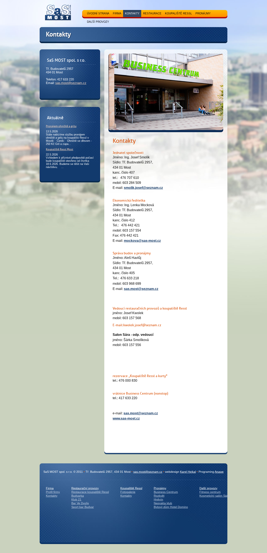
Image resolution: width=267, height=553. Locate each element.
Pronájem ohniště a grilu (61, 126)
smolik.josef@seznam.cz (143, 187)
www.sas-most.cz (126, 418)
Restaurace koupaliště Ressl (90, 492)
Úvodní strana (98, 13)
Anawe (219, 471)
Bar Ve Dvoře (80, 503)
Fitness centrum (210, 492)
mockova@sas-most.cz (142, 240)
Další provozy (208, 488)
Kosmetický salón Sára (214, 495)
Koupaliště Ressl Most (59, 149)
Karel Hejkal (188, 471)
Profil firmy (53, 492)
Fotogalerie (127, 492)
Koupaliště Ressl (131, 488)
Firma (50, 488)
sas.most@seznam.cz (70, 83)
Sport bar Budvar (82, 507)
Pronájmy (160, 488)
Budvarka (77, 495)
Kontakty (51, 495)
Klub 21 (76, 499)
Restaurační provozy (85, 488)
